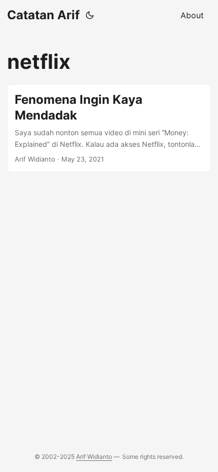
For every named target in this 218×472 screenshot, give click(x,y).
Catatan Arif (43, 15)
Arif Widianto (94, 456)
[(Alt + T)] (90, 15)
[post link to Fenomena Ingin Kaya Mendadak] (109, 128)
